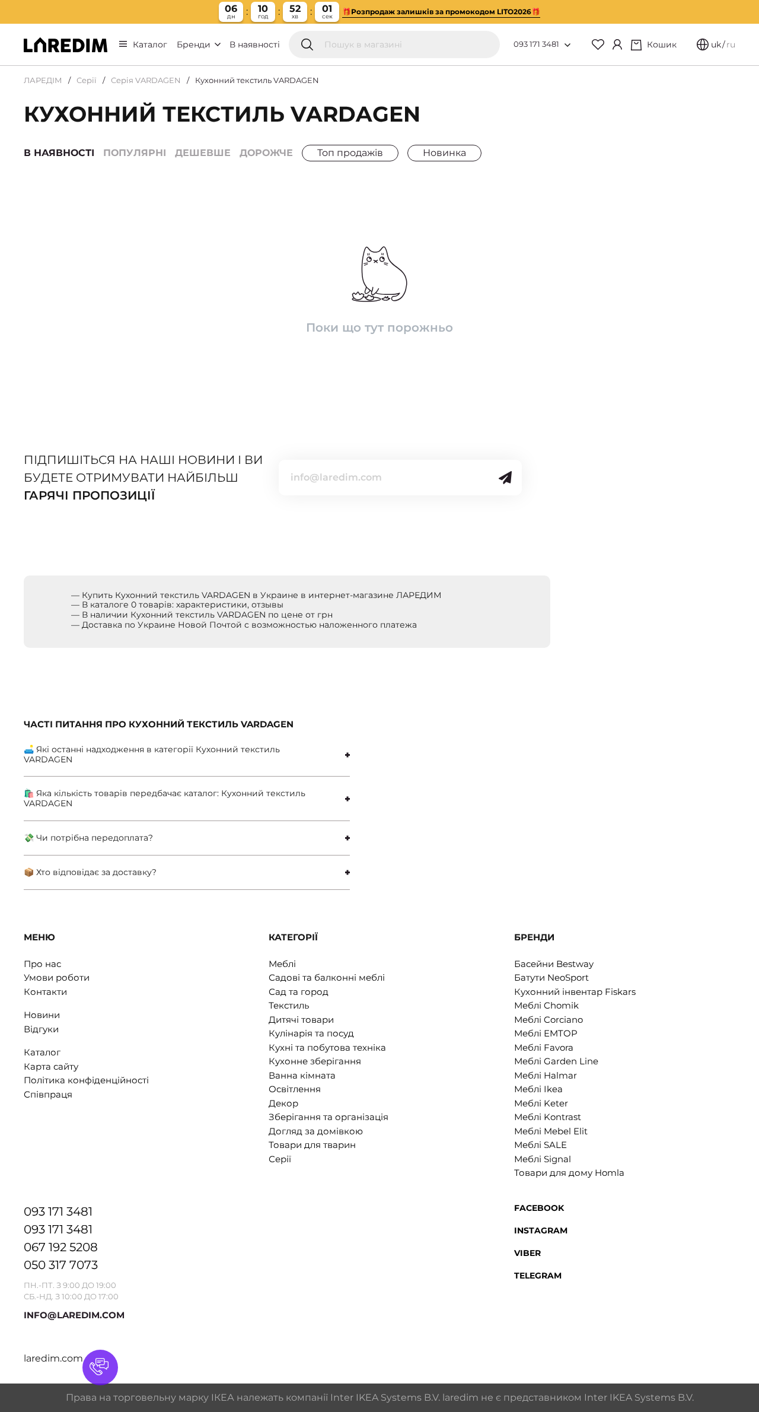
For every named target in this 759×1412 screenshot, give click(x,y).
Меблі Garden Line (556, 1061)
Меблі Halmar (545, 1075)
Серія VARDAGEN (146, 80)
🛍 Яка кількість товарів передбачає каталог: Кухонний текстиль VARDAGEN (164, 798)
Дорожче (266, 152)
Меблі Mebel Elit (551, 1131)
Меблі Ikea (538, 1089)
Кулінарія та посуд (311, 1033)
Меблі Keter (541, 1103)
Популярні (134, 152)
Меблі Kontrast (547, 1116)
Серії (86, 80)
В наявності (254, 44)
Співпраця (48, 1094)
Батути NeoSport (551, 977)
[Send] (505, 477)
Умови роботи (57, 977)
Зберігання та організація (328, 1116)
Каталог (150, 44)
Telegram (538, 1275)
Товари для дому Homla (569, 1172)
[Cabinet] (617, 44)
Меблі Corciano (548, 1019)
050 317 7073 (61, 1265)
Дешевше (203, 152)
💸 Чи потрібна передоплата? (88, 837)
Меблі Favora (543, 1047)
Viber (527, 1253)
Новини (42, 1014)
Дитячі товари (301, 1019)
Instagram (540, 1230)
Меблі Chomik (546, 1005)
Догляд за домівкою (316, 1131)
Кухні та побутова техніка (327, 1047)
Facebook (539, 1208)
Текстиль (289, 1005)
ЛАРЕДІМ (43, 80)
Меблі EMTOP (546, 1033)
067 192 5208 (61, 1247)
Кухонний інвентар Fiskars (575, 991)
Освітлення (295, 1089)
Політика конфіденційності (86, 1080)
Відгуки (41, 1029)
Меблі (282, 963)
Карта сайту (51, 1066)
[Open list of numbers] (567, 45)
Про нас (42, 963)
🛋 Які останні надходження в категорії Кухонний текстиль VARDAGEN (152, 754)
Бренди (195, 44)
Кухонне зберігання (315, 1061)
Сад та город (299, 991)
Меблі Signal (542, 1159)
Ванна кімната (302, 1075)
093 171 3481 (536, 44)
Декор (283, 1103)
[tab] (187, 755)
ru (730, 44)
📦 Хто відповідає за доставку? (90, 872)
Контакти (45, 991)
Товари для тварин (312, 1144)
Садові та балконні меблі (327, 977)
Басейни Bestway (554, 963)
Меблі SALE (540, 1144)
